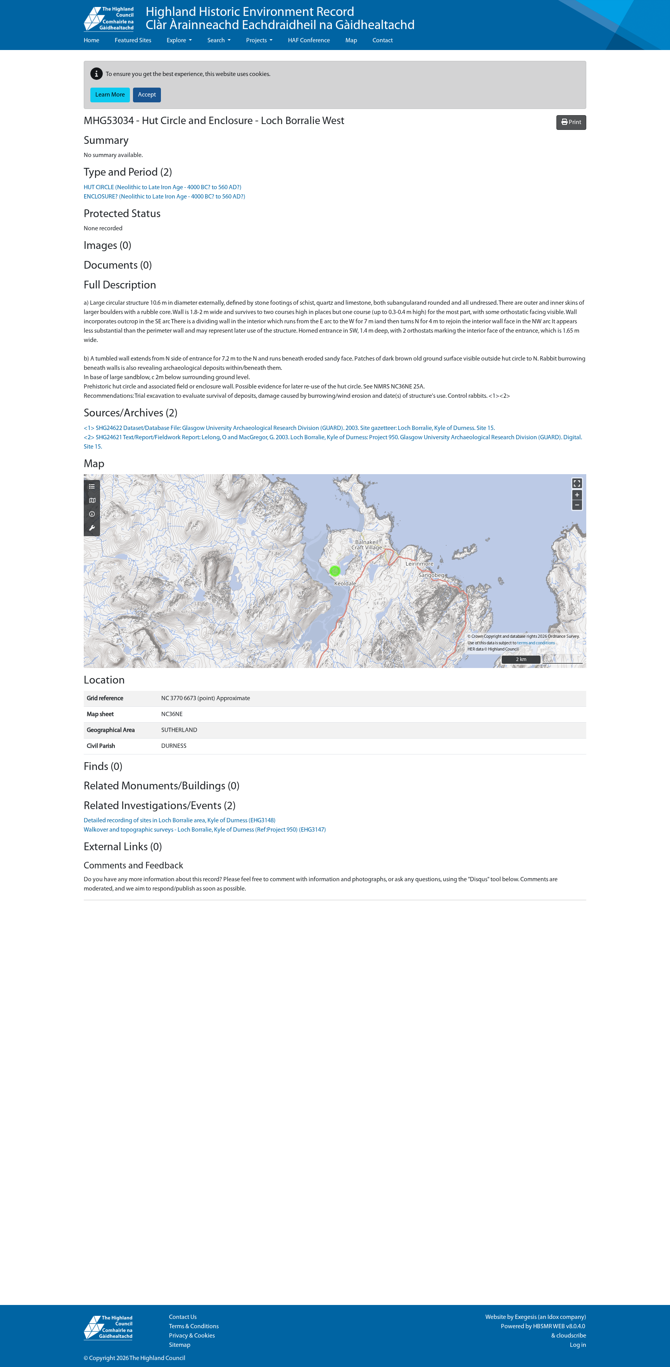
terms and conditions (536, 643)
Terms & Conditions (194, 1327)
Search (216, 41)
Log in (578, 1345)
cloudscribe (571, 1336)
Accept (147, 95)
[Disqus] (335, 1003)
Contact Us (183, 1317)
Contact (383, 41)
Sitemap (179, 1345)
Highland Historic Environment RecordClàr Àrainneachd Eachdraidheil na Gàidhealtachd (280, 19)
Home (91, 41)
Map (351, 41)
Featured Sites (133, 41)
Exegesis (526, 1317)
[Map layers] (92, 487)
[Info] (92, 515)
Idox (553, 1317)
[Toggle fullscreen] (577, 483)
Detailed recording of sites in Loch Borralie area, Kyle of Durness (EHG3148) (180, 821)
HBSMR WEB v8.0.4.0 (559, 1327)
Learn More (110, 95)
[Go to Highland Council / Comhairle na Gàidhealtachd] (108, 16)
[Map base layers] (92, 501)
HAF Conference (309, 41)
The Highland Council (157, 1358)
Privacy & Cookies (192, 1336)
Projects (257, 41)
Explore (177, 41)
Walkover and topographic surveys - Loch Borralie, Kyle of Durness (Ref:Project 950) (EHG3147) (205, 830)
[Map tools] (92, 529)
